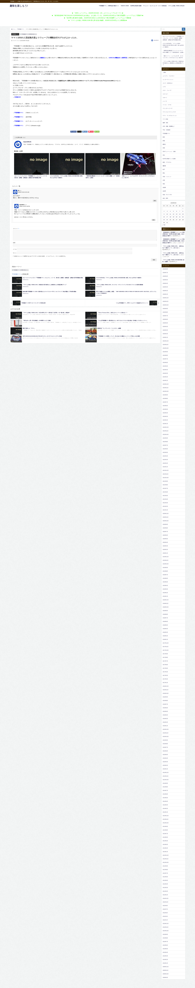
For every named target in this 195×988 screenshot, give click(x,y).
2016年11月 (165, 689)
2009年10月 (165, 973)
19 (173, 216)
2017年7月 (165, 661)
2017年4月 (165, 671)
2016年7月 (165, 704)
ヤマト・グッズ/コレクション (170, 115)
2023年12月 (165, 384)
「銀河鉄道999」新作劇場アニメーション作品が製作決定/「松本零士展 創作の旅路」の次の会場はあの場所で (173, 234)
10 (167, 214)
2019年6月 (165, 578)
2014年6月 (165, 794)
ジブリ (164, 86)
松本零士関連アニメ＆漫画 (169, 158)
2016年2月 (165, 722)
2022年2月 (165, 463)
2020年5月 (165, 538)
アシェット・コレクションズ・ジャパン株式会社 (155, 5)
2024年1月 (165, 380)
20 (176, 216)
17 (167, 216)
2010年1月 (165, 963)
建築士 (164, 144)
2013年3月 (165, 844)
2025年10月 (165, 304)
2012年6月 (165, 876)
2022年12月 (165, 427)
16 (164, 216)
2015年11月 (165, 732)
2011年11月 (165, 902)
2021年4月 (165, 499)
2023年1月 (165, 423)
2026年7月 (165, 272)
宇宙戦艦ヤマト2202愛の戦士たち (29, 34)
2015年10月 (165, 736)
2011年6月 (165, 912)
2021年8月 (165, 484)
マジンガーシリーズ (167, 108)
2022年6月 (165, 448)
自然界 (164, 191)
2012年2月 (165, 891)
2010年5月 (165, 948)
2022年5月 (165, 452)
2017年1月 (165, 682)
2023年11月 (165, 387)
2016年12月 (165, 686)
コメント (16, 228)
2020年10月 (165, 520)
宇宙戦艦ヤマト (15, 34)
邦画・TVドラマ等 (167, 194)
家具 (164, 137)
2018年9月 (165, 610)
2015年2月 (165, 765)
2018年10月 (165, 607)
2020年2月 (165, 549)
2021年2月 (165, 506)
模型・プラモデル (167, 162)
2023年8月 (165, 398)
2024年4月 (165, 369)
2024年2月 (165, 376)
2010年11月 (165, 927)
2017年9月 (165, 653)
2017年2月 (165, 679)
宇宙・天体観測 (166, 129)
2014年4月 (165, 801)
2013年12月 (165, 815)
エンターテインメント (168, 79)
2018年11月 (165, 603)
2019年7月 (165, 574)
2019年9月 (165, 567)
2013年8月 (165, 830)
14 (179, 214)
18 (170, 216)
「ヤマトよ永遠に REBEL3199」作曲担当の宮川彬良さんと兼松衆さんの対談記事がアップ (173, 63)
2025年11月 (165, 301)
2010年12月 (165, 923)
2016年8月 (165, 700)
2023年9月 (165, 394)
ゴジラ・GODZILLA (167, 83)
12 (173, 214)
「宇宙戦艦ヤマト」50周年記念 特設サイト (108, 5)
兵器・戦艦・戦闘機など (168, 126)
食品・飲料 (165, 198)
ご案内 (164, 72)
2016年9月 (165, 696)
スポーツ (165, 97)
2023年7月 (165, 402)
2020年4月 (165, 542)
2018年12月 (165, 599)
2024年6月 (165, 362)
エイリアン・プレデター (168, 75)
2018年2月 (165, 635)
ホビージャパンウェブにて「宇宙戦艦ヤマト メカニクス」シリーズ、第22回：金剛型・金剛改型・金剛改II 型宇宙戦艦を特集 (173, 38)
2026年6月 (165, 276)
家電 (164, 140)
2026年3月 (165, 286)
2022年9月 (165, 438)
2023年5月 (165, 409)
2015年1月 (165, 768)
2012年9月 (165, 866)
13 (176, 214)
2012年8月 (165, 869)
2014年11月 (165, 776)
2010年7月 (165, 941)
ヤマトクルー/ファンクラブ (169, 111)
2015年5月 (165, 754)
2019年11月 (165, 560)
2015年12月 (165, 729)
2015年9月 (165, 740)
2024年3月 (165, 373)
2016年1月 (165, 725)
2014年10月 (165, 779)
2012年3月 (165, 887)
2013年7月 (165, 833)
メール (15, 249)
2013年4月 (165, 840)
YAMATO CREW (125, 5)
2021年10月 (165, 477)
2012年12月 (165, 855)
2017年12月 (165, 643)
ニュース (165, 101)
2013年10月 (165, 822)
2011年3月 (165, 916)
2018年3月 (165, 632)
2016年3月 (165, 718)
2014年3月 (165, 804)
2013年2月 (165, 848)
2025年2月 (165, 333)
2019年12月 (165, 556)
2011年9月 (165, 905)
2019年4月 (165, 585)
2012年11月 (165, 858)
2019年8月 (165, 571)
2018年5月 (165, 625)
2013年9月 (165, 826)
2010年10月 (165, 930)
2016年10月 (165, 693)
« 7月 (163, 225)
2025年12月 (165, 297)
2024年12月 (165, 340)
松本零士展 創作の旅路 (135, 5)
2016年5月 (165, 711)
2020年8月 (165, 527)
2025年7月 (165, 315)
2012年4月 (165, 883)
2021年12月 (165, 470)
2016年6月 (165, 707)
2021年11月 (165, 474)
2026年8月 (165, 269)
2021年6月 (165, 492)
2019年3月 (165, 589)
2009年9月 (165, 977)
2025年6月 (165, 319)
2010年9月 (165, 934)
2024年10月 (165, 348)
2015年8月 (165, 743)
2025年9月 (165, 308)
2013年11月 (165, 819)
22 (183, 216)
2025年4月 (165, 326)
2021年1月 (165, 509)
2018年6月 (165, 621)
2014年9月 (165, 783)
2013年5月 (165, 837)
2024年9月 (165, 351)
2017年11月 (165, 646)
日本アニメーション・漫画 (169, 151)
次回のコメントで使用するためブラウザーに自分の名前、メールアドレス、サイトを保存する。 (40, 256)
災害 (164, 180)
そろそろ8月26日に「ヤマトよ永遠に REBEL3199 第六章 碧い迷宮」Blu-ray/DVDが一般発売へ (173, 45)
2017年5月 (165, 668)
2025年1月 (165, 337)
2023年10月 (165, 391)
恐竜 (164, 147)
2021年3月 (165, 502)
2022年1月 (165, 466)
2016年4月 (165, 715)
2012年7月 (165, 873)
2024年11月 (165, 344)
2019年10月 (165, 563)
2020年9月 (165, 524)
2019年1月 (165, 596)
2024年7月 (165, 358)
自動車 (164, 187)
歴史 (164, 173)
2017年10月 (165, 650)
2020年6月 (165, 535)
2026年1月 (165, 294)
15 (183, 214)
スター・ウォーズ (167, 90)
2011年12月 (165, 898)
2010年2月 (165, 959)
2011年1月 (165, 919)
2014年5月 (165, 797)
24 (167, 219)
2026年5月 (165, 279)
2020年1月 (165, 553)
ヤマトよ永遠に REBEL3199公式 (176, 5)
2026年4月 (165, 283)
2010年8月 (165, 937)
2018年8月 (165, 614)
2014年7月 (165, 790)
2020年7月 (165, 531)
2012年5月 (165, 880)
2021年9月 (165, 481)
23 (164, 219)
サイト (15, 253)
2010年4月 (165, 952)
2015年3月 (165, 761)
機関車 (164, 165)
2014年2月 (165, 808)
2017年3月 (165, 675)
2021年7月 (165, 488)
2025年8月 (165, 312)
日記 (164, 155)
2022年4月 (165, 456)
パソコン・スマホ (167, 104)
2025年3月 (165, 330)
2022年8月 (165, 441)
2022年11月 (165, 430)
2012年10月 (165, 862)
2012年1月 (165, 894)
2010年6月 (165, 945)
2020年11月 (165, 517)
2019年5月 (165, 581)
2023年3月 (165, 416)
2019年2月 (165, 592)
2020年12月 (165, 513)
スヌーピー (165, 93)
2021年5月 (165, 495)
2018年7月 (165, 617)
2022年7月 (165, 445)
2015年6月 (165, 750)
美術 (164, 183)
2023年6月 (165, 405)
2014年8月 (165, 786)
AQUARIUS (156, 40)
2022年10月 (165, 434)
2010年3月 (165, 955)
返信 (155, 200)
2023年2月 (165, 420)
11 (170, 214)
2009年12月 (165, 966)
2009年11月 (165, 970)
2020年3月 (165, 545)
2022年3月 (165, 459)
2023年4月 (165, 412)
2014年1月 (165, 812)
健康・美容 (165, 122)
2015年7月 (165, 747)
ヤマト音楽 (165, 119)
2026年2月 (165, 290)
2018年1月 (165, 639)
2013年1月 (165, 851)
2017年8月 (165, 657)
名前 (14, 242)
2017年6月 (165, 664)
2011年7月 (165, 909)
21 (179, 216)
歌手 (164, 169)
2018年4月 (165, 628)
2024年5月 (165, 366)
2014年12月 (165, 772)
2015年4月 (165, 758)
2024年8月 (165, 355)
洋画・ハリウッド (167, 176)
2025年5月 (165, 322)
